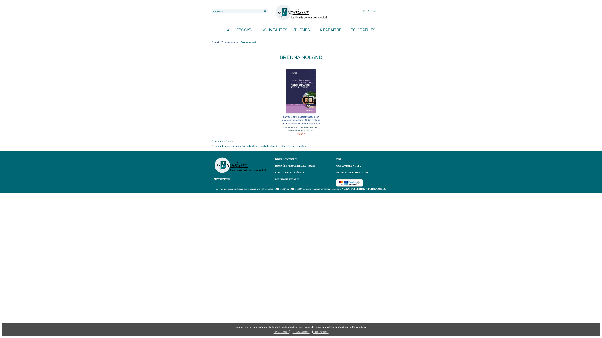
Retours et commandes (352, 173)
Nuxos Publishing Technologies (363, 189)
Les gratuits (362, 29)
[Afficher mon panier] (364, 11)
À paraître (330, 29)
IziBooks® (296, 189)
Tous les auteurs (230, 42)
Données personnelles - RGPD (295, 166)
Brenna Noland (309, 127)
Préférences (281, 331)
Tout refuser (321, 331)
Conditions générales (290, 173)
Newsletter (222, 179)
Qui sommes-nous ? (348, 166)
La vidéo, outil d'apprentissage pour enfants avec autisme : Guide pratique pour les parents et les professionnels (301, 120)
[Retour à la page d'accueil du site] (301, 12)
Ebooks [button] (244, 29)
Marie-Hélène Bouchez (301, 130)
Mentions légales (287, 179)
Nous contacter (286, 159)
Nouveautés (274, 29)
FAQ (338, 159)
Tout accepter (301, 331)
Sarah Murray (291, 127)
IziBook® (281, 189)
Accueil (215, 42)
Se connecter (374, 11)
